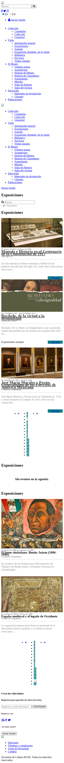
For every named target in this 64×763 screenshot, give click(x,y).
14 (28, 452)
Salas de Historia (23, 84)
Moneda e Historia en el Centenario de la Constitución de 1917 (31, 252)
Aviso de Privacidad (18, 748)
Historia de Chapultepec (26, 75)
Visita (11, 40)
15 (28, 455)
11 (28, 443)
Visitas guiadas (22, 61)
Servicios (19, 58)
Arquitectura (20, 69)
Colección (13, 28)
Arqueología (20, 78)
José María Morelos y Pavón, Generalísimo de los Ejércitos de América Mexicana (28, 384)
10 (28, 440)
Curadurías (20, 31)
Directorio (13, 742)
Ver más (55, 277)
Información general (24, 43)
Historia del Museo (24, 72)
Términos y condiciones (20, 745)
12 (28, 446)
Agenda (18, 49)
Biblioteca (19, 55)
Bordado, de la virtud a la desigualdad (22, 317)
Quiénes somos (22, 66)
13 (28, 449)
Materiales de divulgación (27, 93)
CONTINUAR (39, 706)
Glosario (18, 96)
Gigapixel (19, 37)
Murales (18, 81)
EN (14, 14)
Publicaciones (15, 99)
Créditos (12, 751)
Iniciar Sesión (18, 19)
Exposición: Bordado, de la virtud (31, 52)
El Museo (13, 64)
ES (6, 14)
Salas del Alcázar (23, 87)
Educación (13, 90)
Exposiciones (21, 46)
